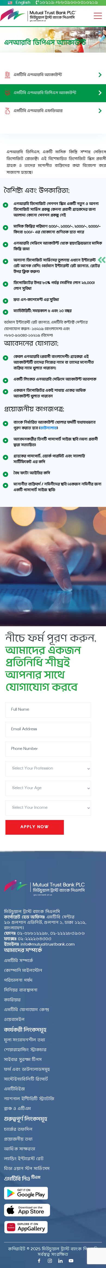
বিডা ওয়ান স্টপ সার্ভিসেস (27, 1169)
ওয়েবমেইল (14, 1020)
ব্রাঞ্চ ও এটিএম (17, 1109)
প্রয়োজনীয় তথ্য (18, 1139)
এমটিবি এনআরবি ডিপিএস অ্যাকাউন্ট (45, 93)
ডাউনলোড (48, 428)
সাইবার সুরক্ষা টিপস (23, 1060)
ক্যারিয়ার (12, 1000)
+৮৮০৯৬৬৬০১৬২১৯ (77, 3)
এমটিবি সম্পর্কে (18, 961)
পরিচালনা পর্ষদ (18, 980)
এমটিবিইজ (14, 1089)
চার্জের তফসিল (18, 1129)
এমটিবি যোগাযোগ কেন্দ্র (26, 1010)
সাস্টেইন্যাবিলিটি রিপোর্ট (26, 1079)
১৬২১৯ (47, 3)
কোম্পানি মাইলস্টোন (23, 971)
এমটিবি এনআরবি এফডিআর (38, 111)
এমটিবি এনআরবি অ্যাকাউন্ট (38, 75)
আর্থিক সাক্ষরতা (19, 1149)
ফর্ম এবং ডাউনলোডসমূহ (27, 1069)
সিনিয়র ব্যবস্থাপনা (21, 990)
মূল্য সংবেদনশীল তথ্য (24, 1040)
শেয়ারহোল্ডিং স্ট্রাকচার (25, 1050)
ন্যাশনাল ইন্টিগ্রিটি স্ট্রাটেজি (29, 1099)
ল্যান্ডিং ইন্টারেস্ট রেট (24, 1159)
